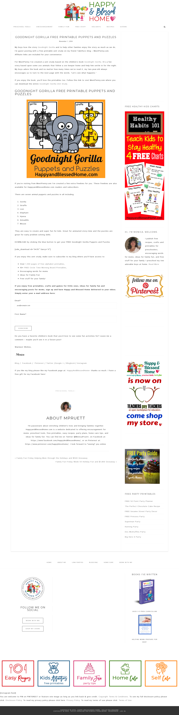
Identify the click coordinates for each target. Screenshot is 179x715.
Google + (59, 363)
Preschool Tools (65, 391)
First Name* (20, 314)
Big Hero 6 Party (133, 537)
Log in (123, 711)
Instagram (82, 363)
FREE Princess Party (135, 516)
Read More (154, 264)
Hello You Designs (110, 710)
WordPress (113, 711)
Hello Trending (77, 711)
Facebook (26, 363)
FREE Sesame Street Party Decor (141, 511)
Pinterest (39, 363)
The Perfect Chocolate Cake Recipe (142, 506)
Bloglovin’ (70, 363)
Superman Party (132, 521)
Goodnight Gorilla (46, 47)
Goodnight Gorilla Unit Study (53, 84)
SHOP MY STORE (33, 629)
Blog (17, 363)
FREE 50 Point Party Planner (139, 501)
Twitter (49, 363)
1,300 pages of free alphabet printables (44, 264)
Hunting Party (131, 526)
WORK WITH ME (33, 620)
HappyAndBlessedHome (78, 370)
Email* (18, 300)
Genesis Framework (98, 711)
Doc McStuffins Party (135, 532)
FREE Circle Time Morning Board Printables (45, 267)
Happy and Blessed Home (89, 12)
